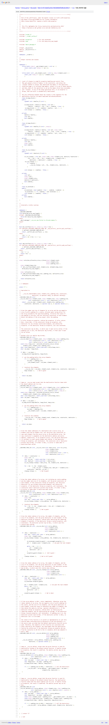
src (73, 8)
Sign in (105, 2)
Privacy (14, 722)
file (48, 11)
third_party (25, 8)
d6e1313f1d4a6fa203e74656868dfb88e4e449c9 (53, 8)
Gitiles (9, 722)
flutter (17, 8)
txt (102, 722)
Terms (18, 722)
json (106, 722)
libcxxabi (33, 8)
